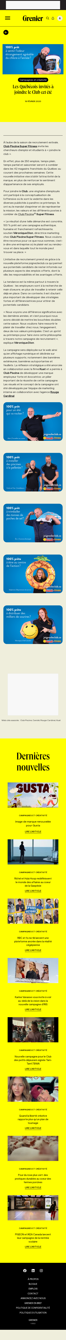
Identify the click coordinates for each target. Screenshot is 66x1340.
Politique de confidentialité (33, 1308)
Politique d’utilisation (33, 1312)
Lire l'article (33, 831)
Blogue (33, 1284)
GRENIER (33, 1320)
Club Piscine (26, 214)
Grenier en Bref (33, 1303)
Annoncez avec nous (33, 1298)
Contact (33, 1293)
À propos (33, 1279)
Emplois (33, 1288)
